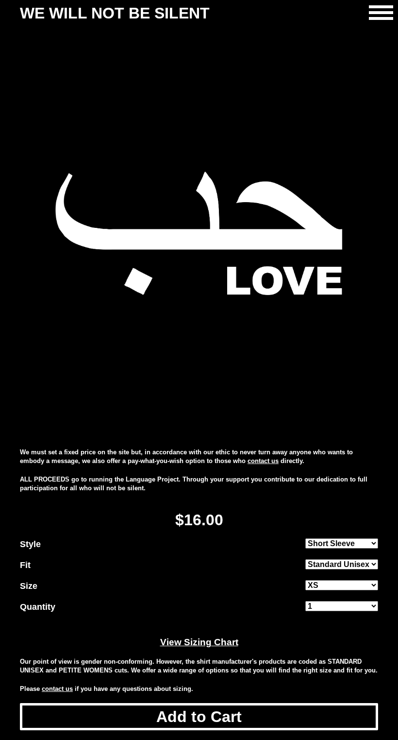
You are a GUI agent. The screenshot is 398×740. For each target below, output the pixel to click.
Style (30, 544)
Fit (25, 565)
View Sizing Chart (199, 642)
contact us (263, 461)
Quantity (37, 607)
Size (28, 586)
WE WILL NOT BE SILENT (115, 13)
